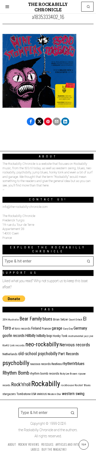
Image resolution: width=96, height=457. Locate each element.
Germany (80, 328)
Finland (36, 328)
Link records (17, 345)
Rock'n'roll (21, 384)
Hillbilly (30, 336)
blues (47, 318)
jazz (86, 336)
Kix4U (5, 345)
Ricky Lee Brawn (68, 373)
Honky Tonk (60, 336)
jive (91, 336)
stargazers (9, 394)
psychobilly (15, 362)
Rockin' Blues (83, 385)
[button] (89, 7)
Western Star (54, 394)
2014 (4, 319)
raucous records (40, 364)
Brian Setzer (60, 319)
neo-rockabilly (42, 344)
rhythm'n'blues (73, 363)
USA (33, 394)
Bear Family (30, 319)
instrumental (75, 336)
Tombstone (23, 394)
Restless (56, 364)
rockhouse (67, 385)
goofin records (13, 336)
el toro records (21, 328)
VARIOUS (42, 394)
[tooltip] (31, 121)
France (46, 328)
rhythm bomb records (44, 373)
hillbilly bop (44, 336)
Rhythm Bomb (15, 373)
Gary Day (68, 328)
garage (57, 328)
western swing (73, 393)
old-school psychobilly (37, 353)
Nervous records (75, 345)
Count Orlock (75, 319)
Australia (13, 319)
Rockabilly (45, 384)
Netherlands (9, 354)
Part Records (68, 353)
